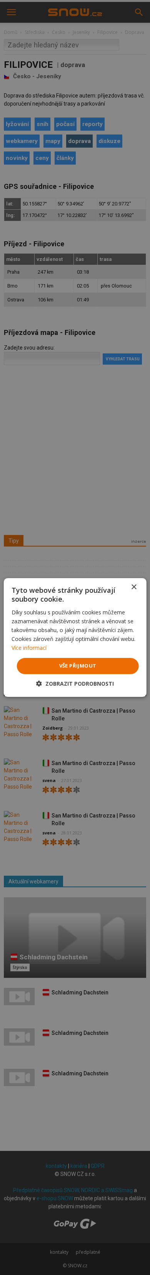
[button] (75, 683)
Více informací (29, 647)
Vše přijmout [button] (78, 665)
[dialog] (75, 637)
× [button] (134, 587)
